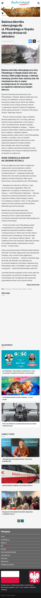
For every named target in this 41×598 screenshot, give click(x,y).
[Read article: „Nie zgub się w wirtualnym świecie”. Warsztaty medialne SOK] (20, 449)
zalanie (29, 289)
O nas (3, 536)
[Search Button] (39, 3)
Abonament (5, 561)
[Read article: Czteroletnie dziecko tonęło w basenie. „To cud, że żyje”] (20, 387)
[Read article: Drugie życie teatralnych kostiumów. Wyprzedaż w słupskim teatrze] (20, 501)
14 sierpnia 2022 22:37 (7, 41)
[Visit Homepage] (20, 3)
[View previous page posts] (18, 520)
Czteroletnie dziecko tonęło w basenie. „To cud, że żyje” (17, 398)
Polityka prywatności (7, 564)
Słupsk (24, 289)
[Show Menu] (2, 3)
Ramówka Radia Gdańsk (8, 552)
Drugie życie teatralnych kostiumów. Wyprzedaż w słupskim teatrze (17, 513)
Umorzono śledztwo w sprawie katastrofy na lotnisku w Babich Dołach (19, 425)
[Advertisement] (20, 318)
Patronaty (4, 558)
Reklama (4, 543)
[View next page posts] (22, 520)
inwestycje (8, 289)
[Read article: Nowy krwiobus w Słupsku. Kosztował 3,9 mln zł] (20, 475)
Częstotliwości (5, 555)
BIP (2, 546)
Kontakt (3, 549)
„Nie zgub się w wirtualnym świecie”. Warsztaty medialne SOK (17, 460)
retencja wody (16, 289)
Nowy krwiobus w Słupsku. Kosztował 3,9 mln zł (17, 485)
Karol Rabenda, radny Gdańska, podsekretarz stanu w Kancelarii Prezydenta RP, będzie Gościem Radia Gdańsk (18, 372)
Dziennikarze (5, 540)
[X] (34, 41)
